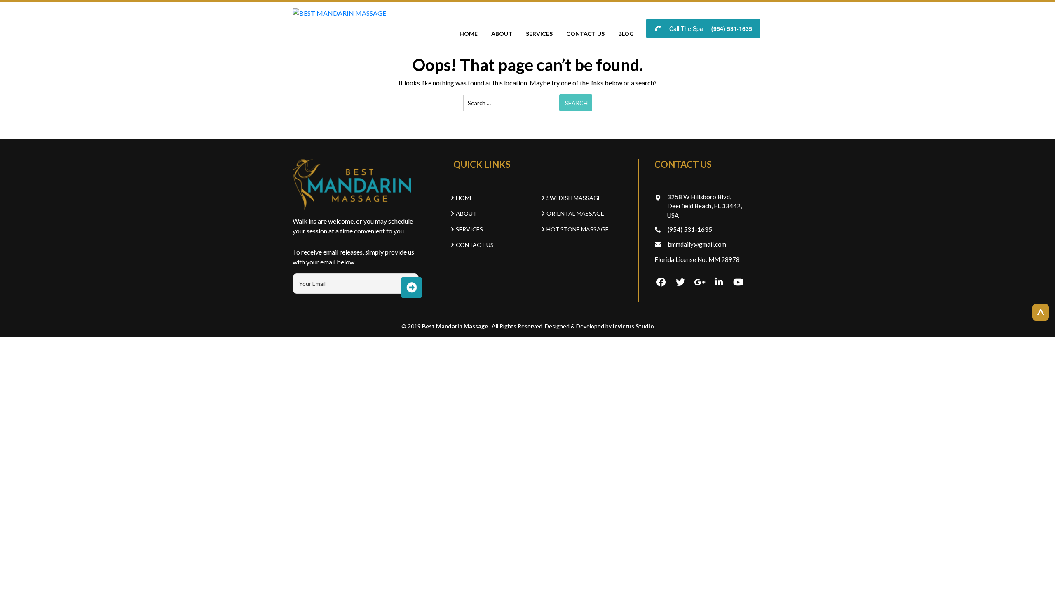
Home (469, 33)
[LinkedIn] (719, 282)
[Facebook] (661, 282)
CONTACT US (585, 33)
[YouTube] (738, 282)
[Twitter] (680, 282)
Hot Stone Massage (577, 229)
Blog (626, 33)
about (501, 33)
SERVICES (539, 33)
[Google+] (700, 282)
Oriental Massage (575, 213)
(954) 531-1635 (731, 28)
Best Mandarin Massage (455, 326)
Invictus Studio (633, 326)
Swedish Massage (573, 197)
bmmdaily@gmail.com (697, 244)
